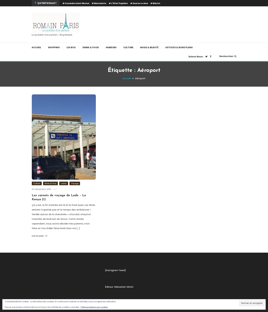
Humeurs (111, 47)
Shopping (54, 47)
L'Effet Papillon (119, 3)
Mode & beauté (149, 47)
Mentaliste (100, 3)
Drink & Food (91, 47)
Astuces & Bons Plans (179, 47)
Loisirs (64, 183)
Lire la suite (38, 235)
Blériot (156, 3)
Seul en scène (140, 3)
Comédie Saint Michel (77, 3)
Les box (71, 47)
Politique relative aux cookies (94, 307)
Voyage (74, 183)
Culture (128, 47)
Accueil (36, 47)
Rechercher (226, 56)
